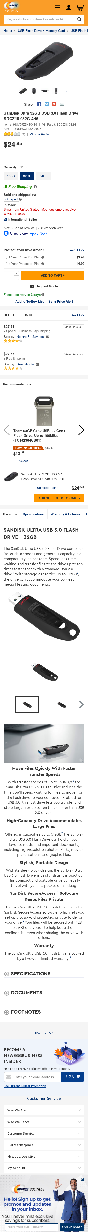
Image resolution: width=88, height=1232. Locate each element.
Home (8, 30)
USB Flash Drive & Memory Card (41, 30)
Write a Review (40, 134)
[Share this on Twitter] (47, 104)
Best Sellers (16, 315)
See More (77, 315)
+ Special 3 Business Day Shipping (27, 328)
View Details (73, 327)
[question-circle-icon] (35, 186)
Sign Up (72, 1076)
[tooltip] (20, 199)
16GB (11, 176)
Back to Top (44, 1032)
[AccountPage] (68, 7)
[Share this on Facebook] (39, 104)
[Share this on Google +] (54, 104)
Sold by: (9, 336)
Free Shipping (20, 186)
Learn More (76, 250)
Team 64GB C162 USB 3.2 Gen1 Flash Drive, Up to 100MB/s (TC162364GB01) (39, 435)
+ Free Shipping (14, 356)
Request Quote (47, 286)
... (66, 90)
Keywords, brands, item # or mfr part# (35, 19)
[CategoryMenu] (57, 7)
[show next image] (79, 671)
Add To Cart (52, 275)
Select (23, 461)
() (23, 134)
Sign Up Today (71, 1227)
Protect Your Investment (24, 250)
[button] (81, 429)
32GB (27, 176)
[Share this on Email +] (62, 104)
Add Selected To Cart (58, 498)
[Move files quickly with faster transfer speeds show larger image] (44, 743)
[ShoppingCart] (80, 7)
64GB (44, 176)
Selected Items (46, 487)
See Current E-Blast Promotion (25, 1086)
